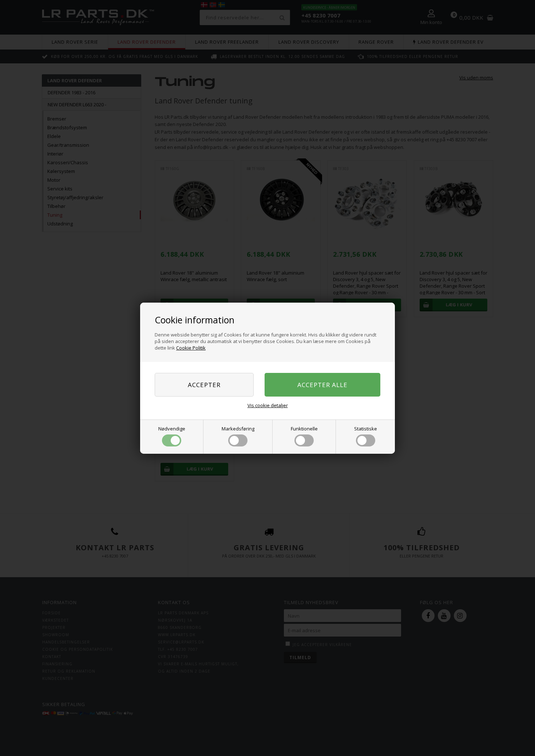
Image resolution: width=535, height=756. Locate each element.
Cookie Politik (191, 347)
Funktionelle (304, 428)
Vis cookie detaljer (267, 405)
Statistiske (365, 428)
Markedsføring (238, 428)
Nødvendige (171, 428)
